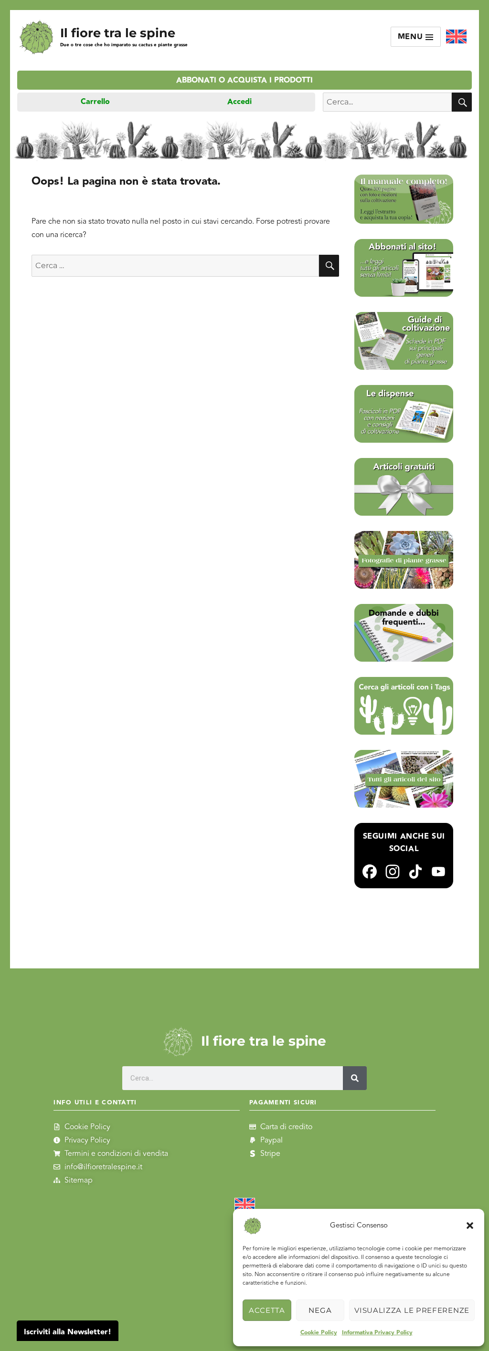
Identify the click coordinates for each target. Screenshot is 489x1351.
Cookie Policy (318, 1332)
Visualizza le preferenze (411, 1310)
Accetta (267, 1310)
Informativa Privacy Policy (377, 1332)
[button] (470, 1225)
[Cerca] (355, 1078)
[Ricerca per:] (387, 102)
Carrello (95, 102)
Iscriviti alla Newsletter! (67, 1332)
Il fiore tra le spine (117, 32)
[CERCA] (462, 102)
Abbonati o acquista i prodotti (244, 80)
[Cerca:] (175, 265)
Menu (412, 37)
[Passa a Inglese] (456, 36)
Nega (319, 1310)
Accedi (239, 102)
